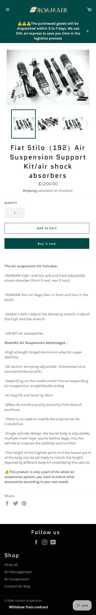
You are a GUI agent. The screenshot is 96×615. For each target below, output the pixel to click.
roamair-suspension (28, 600)
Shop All (11, 565)
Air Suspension (16, 579)
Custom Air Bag (17, 586)
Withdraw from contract (28, 607)
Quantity (10, 202)
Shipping (29, 191)
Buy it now (47, 243)
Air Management (18, 572)
